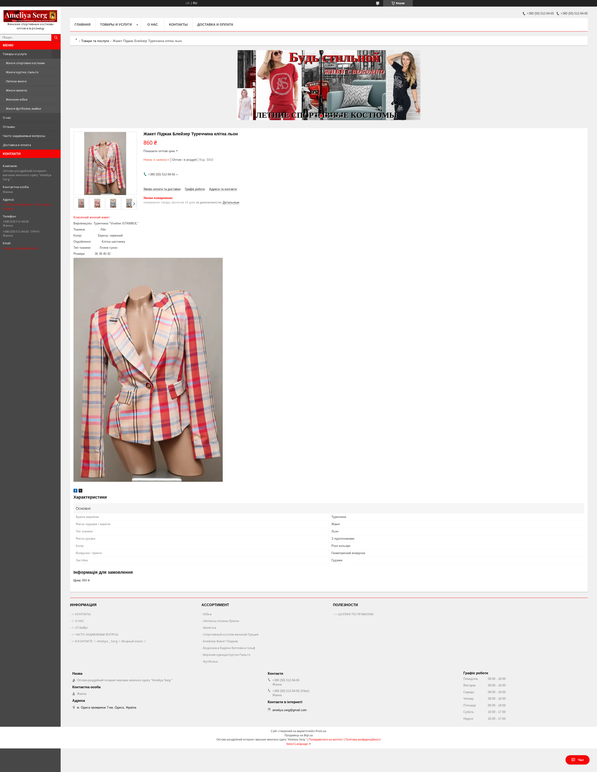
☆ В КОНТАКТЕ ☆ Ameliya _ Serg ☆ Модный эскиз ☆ (109, 641)
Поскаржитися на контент (326, 739)
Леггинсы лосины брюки (221, 621)
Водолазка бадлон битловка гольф (229, 648)
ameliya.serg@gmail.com (20, 248)
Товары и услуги (15, 54)
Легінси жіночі (16, 81)
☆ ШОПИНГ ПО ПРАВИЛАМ (354, 614)
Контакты (178, 24)
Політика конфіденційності (363, 739)
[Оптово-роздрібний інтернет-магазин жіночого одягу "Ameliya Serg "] (30, 16)
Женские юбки (17, 99)
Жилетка (209, 627)
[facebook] (75, 491)
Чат (581, 760)
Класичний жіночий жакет (91, 217)
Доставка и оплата (17, 145)
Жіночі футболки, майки (23, 108)
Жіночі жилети (16, 90)
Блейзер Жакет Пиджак (220, 641)
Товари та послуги (95, 41)
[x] (80, 491)
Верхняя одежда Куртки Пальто (226, 655)
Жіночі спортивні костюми (25, 63)
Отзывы (9, 127)
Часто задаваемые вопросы (24, 136)
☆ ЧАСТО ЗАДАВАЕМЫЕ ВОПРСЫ (95, 634)
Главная (82, 24)
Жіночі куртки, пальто (22, 72)
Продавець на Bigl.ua (299, 735)
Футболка (210, 661)
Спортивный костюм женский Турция (230, 634)
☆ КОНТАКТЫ (81, 614)
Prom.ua (321, 731)
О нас (7, 117)
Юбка (207, 614)
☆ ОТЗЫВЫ (79, 627)
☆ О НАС (78, 621)
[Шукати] (56, 37)
